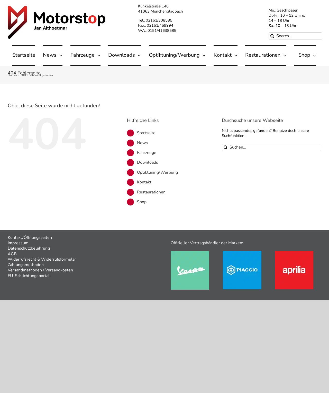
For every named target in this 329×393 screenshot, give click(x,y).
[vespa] (190, 252)
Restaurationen (151, 192)
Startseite (146, 133)
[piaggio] (242, 252)
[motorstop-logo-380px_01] (56, 7)
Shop (142, 202)
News (142, 143)
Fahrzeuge (146, 152)
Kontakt (144, 182)
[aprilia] (294, 252)
